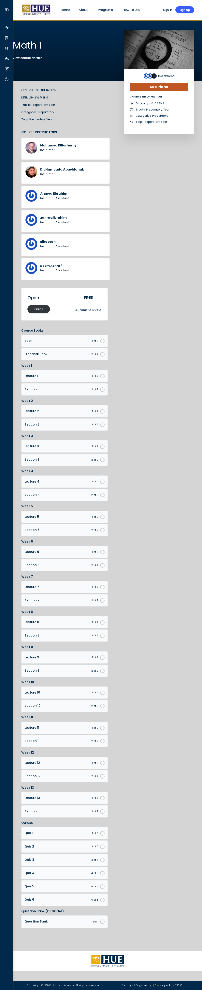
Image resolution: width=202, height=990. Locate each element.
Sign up (185, 10)
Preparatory (46, 112)
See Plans (159, 86)
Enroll (38, 309)
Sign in (167, 10)
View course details (28, 58)
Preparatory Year (43, 105)
